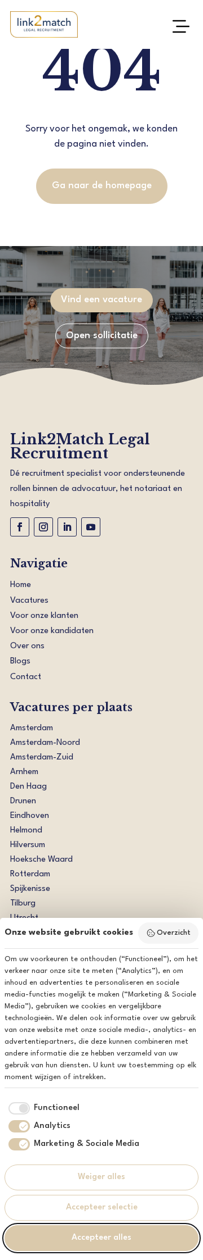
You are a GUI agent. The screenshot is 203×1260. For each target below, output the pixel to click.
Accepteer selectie (102, 1207)
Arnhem (24, 772)
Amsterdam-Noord (45, 743)
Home (20, 585)
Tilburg (23, 903)
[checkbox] (42, 1108)
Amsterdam (31, 728)
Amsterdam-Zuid (41, 757)
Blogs (20, 661)
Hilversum (27, 845)
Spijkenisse (30, 889)
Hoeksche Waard (41, 860)
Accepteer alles (101, 1238)
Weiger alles (101, 1177)
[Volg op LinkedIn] (67, 526)
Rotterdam (30, 874)
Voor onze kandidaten (52, 631)
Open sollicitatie (102, 335)
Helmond (26, 830)
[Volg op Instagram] (43, 526)
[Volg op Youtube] (90, 526)
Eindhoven (29, 816)
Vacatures (29, 601)
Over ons (27, 646)
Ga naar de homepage (102, 185)
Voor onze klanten (44, 616)
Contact (25, 677)
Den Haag (28, 787)
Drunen (23, 801)
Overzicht (174, 932)
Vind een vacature (101, 299)
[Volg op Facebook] (19, 526)
